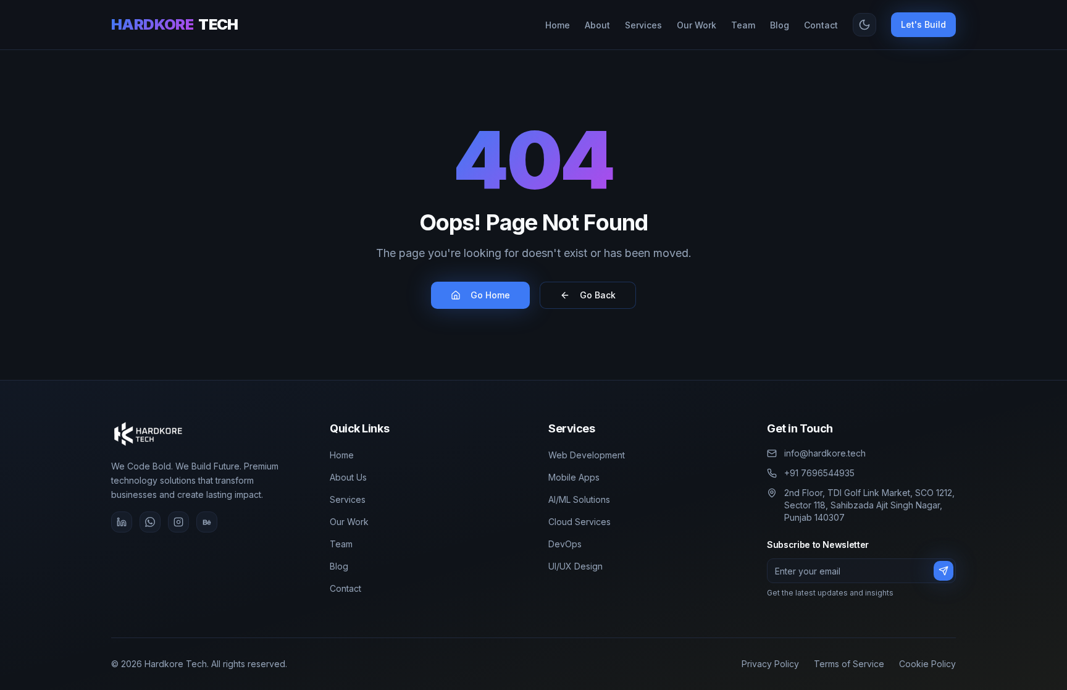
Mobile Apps (574, 477)
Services (348, 499)
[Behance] (206, 521)
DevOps (565, 544)
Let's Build (923, 24)
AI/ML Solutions (579, 499)
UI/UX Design (575, 566)
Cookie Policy (927, 663)
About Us (348, 477)
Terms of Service (849, 663)
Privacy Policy (770, 663)
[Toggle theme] (864, 24)
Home (342, 455)
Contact (345, 588)
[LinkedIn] (121, 521)
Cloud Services (579, 521)
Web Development (586, 455)
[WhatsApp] (150, 521)
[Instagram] (178, 521)
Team (341, 544)
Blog (339, 566)
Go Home (490, 295)
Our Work (349, 521)
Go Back (598, 295)
